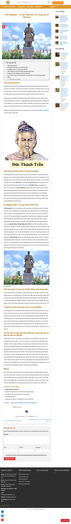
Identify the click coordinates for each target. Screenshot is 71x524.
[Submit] (48, 2)
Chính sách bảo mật (23, 476)
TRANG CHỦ (21, 6)
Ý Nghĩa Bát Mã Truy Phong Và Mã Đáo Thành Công (64, 26)
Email (21, 447)
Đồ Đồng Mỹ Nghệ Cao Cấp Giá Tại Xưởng (64, 32)
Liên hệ (52, 6)
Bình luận (6, 434)
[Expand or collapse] (48, 63)
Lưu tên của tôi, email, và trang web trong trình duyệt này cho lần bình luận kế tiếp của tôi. (26, 455)
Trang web (38, 447)
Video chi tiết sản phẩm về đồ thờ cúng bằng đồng (24, 402)
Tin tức (46, 6)
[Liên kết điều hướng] (8, 2)
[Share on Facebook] (26, 411)
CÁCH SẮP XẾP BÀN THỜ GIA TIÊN (13, 420)
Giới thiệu (30, 6)
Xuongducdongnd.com (11, 497)
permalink (36, 416)
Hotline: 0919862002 (58, 2)
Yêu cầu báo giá (65, 520)
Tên (5, 447)
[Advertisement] (62, 134)
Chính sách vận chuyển (24, 481)
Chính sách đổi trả (23, 479)
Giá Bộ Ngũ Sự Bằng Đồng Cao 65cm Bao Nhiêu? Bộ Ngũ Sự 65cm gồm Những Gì (64, 18)
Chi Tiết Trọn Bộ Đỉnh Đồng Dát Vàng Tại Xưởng (63, 37)
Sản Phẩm (38, 6)
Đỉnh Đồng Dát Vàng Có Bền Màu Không (64, 43)
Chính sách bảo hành (24, 474)
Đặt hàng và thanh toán (24, 484)
